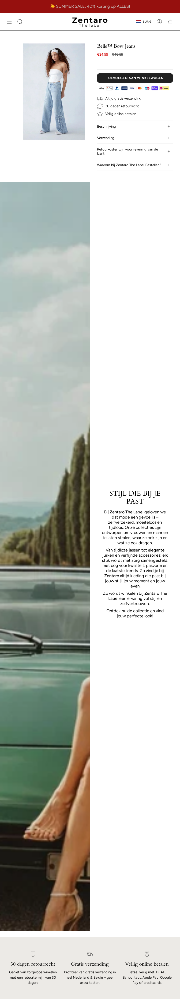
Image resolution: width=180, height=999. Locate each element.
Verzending (105, 138)
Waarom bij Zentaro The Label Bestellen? (129, 165)
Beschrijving (106, 126)
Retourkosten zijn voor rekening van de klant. (127, 151)
